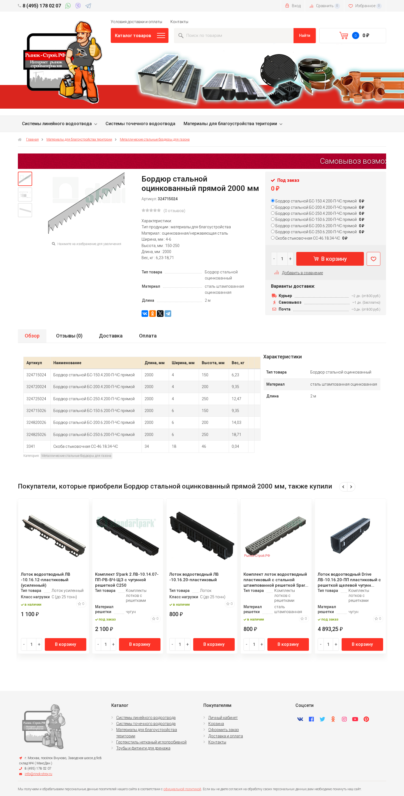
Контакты (179, 22)
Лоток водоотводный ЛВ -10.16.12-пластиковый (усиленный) (45, 580)
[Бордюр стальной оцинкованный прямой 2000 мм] (25, 178)
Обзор (32, 336)
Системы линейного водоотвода (57, 123)
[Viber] (79, 6)
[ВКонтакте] (145, 313)
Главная (32, 139)
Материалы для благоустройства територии (230, 123)
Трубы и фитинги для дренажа (143, 748)
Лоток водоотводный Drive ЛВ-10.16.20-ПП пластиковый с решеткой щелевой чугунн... (349, 580)
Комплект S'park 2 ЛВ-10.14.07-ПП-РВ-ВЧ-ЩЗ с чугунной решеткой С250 (127, 580)
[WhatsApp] (69, 6)
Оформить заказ (223, 730)
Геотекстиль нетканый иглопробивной (151, 742)
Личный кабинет (223, 717)
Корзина (216, 723)
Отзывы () (69, 336)
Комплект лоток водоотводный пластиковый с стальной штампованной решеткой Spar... (275, 580)
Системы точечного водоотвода (140, 123)
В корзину (333, 259)
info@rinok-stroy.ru (38, 774)
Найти (304, 35)
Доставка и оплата (225, 736)
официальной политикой (182, 789)
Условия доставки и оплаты (136, 22)
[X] (160, 313)
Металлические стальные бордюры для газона (155, 139)
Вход (296, 6)
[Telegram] (88, 6)
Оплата (148, 336)
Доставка (111, 336)
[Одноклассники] (152, 313)
